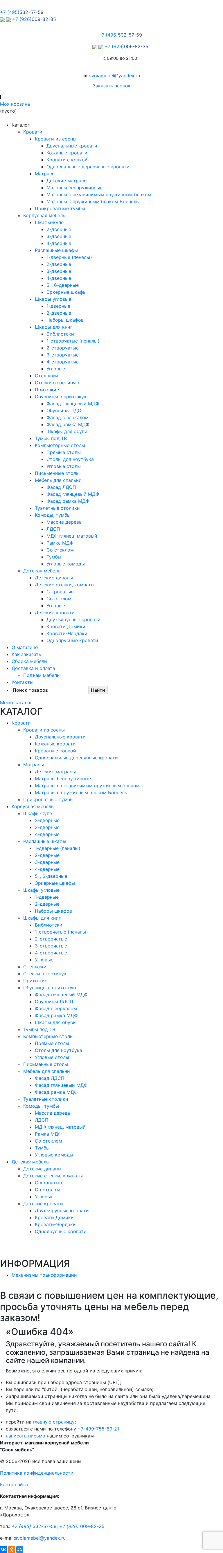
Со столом (58, 598)
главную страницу (54, 1422)
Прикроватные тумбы (60, 208)
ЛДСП (53, 529)
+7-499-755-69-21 (98, 1429)
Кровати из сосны (55, 139)
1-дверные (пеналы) (69, 257)
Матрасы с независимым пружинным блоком (98, 194)
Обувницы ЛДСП (65, 410)
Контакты (22, 682)
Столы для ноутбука (70, 459)
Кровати (32, 132)
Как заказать (26, 654)
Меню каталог (16, 702)
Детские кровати (55, 612)
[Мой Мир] (19, 1549)
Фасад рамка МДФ (67, 424)
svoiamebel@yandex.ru (114, 75)
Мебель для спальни (58, 480)
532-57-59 (34, 1526)
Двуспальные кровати (71, 146)
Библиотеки (60, 334)
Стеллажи (46, 376)
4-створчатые (62, 362)
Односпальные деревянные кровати (88, 167)
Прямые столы (63, 452)
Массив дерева (64, 522)
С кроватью (60, 591)
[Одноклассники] (11, 1549)
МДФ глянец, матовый (71, 536)
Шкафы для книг (53, 327)
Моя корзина (15, 104)
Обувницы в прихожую (61, 396)
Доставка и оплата (33, 668)
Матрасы (45, 173)
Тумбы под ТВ (51, 438)
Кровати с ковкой (67, 160)
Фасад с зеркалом (67, 417)
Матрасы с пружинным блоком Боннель (92, 201)
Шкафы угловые (53, 299)
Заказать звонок (112, 86)
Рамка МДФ (59, 543)
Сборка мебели (29, 661)
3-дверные (58, 236)
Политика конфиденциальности (36, 1473)
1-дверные (58, 306)
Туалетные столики (57, 508)
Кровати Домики (65, 626)
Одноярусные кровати (72, 640)
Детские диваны (54, 578)
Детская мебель (41, 571)
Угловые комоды (65, 564)
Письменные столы (57, 473)
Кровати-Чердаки (66, 633)
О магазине (25, 647)
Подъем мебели (41, 675)
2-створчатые (62, 348)
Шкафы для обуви (66, 431)
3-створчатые (62, 355)
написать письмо (25, 1436)
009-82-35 (82, 1526)
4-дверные (58, 243)
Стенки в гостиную (57, 382)
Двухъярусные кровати (73, 619)
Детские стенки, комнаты (64, 585)
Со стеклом (60, 550)
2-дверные (58, 229)
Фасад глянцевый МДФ (72, 403)
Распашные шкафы (56, 250)
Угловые (55, 369)
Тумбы (53, 557)
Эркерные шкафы (66, 292)
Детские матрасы (66, 180)
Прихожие (47, 389)
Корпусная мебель (44, 215)
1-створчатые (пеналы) (73, 341)
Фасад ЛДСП (61, 487)
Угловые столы (63, 466)
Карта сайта (14, 1484)
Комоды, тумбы (53, 515)
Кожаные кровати (66, 153)
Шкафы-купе (49, 222)
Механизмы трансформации (44, 1275)
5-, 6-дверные (62, 285)
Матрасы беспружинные (74, 187)
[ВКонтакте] (3, 1549)
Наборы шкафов (65, 320)
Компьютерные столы (60, 445)
